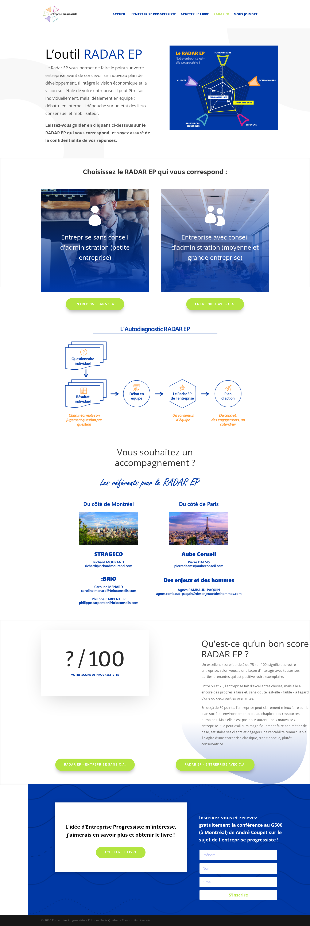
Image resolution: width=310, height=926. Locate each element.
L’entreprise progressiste (153, 14)
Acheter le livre (195, 14)
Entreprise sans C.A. (95, 304)
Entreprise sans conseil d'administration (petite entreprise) (95, 247)
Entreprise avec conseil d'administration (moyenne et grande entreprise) (215, 247)
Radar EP (221, 14)
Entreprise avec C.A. (215, 304)
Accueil (119, 14)
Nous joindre (245, 14)
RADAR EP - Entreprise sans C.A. (95, 764)
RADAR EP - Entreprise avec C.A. (215, 764)
